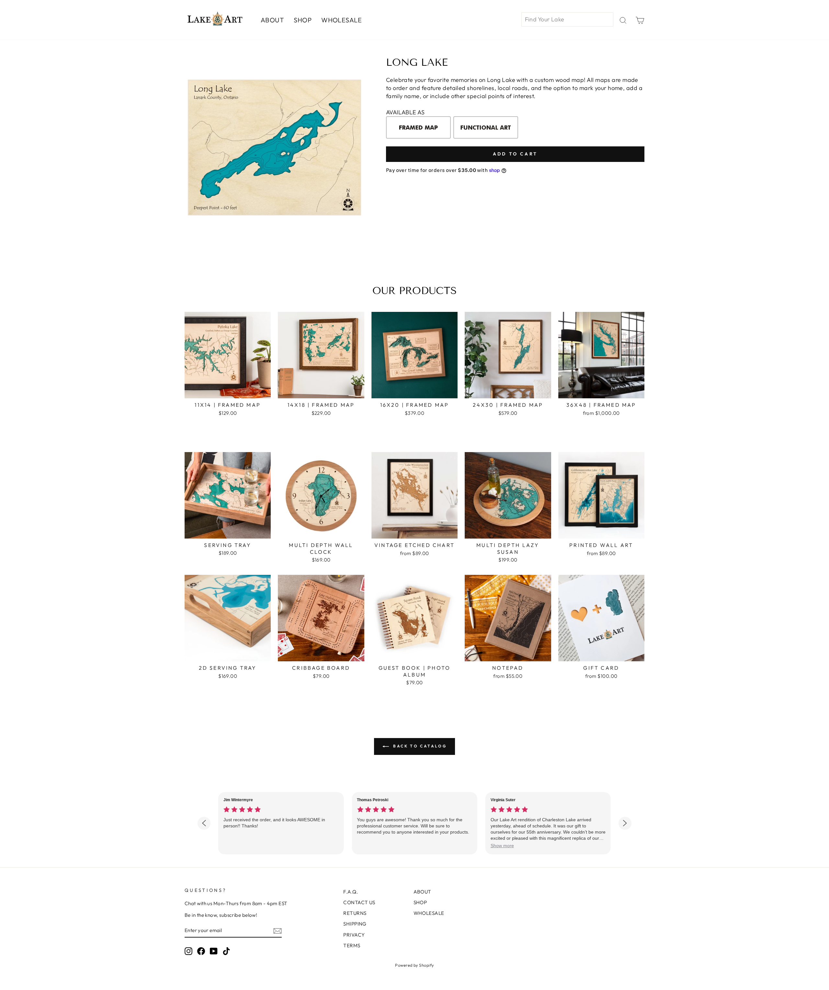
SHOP (303, 20)
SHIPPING (355, 924)
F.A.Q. (350, 892)
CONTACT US (359, 902)
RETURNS (354, 913)
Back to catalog (419, 746)
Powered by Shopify (414, 965)
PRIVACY (354, 935)
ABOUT (272, 20)
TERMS (351, 945)
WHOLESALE (341, 20)
